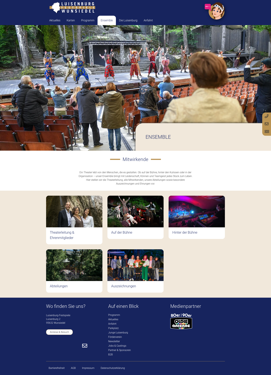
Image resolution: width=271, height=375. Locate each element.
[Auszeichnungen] (135, 271)
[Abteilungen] (74, 271)
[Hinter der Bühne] (197, 220)
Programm (114, 314)
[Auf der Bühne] (135, 220)
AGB (73, 368)
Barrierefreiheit (57, 368)
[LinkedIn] (75, 345)
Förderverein (115, 336)
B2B (110, 354)
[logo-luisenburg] (72, 8)
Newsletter (114, 341)
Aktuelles (113, 319)
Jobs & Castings (117, 345)
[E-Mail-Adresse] (84, 345)
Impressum (88, 368)
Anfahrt (112, 323)
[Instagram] (66, 346)
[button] (77, 20)
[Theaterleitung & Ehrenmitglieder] (74, 220)
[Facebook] (48, 345)
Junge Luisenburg (118, 332)
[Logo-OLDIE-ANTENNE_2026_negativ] (181, 321)
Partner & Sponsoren (119, 350)
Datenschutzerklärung (113, 368)
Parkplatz (113, 328)
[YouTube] (57, 345)
